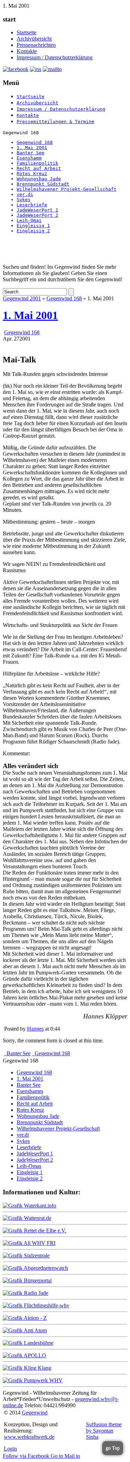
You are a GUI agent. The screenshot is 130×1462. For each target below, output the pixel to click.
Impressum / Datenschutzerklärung (55, 57)
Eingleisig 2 (33, 230)
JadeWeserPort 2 (37, 215)
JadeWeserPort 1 (37, 210)
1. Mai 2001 (32, 147)
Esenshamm (29, 158)
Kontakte (27, 51)
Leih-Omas (29, 220)
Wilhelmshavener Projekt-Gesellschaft (66, 189)
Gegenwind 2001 (22, 298)
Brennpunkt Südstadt (43, 184)
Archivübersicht (34, 39)
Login (10, 1449)
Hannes (35, 1029)
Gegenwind (34, 1413)
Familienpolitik (37, 163)
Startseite (26, 32)
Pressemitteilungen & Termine (55, 121)
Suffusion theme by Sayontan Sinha (104, 1430)
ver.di (25, 194)
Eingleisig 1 (33, 225)
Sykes (24, 199)
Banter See (30, 152)
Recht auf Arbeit (39, 168)
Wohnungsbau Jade (39, 178)
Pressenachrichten (36, 45)
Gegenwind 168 (35, 142)
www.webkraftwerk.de (29, 1437)
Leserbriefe (32, 204)
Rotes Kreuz (32, 173)
